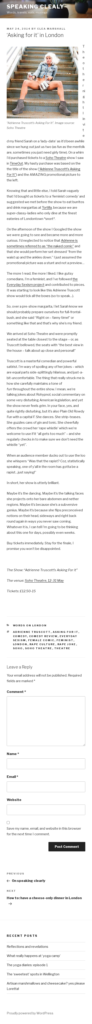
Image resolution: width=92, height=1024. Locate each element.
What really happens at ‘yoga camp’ (34, 956)
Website (14, 800)
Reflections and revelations (27, 947)
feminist (64, 640)
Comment (16, 692)
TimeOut (16, 163)
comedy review (43, 636)
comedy (20, 636)
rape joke (66, 644)
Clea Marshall (51, 28)
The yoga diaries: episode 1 (27, 965)
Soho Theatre (56, 158)
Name (13, 754)
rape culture (42, 644)
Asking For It (65, 631)
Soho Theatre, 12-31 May (44, 581)
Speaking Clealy (35, 6)
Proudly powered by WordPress (30, 1013)
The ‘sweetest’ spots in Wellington (33, 974)
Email (12, 777)
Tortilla (47, 208)
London (20, 644)
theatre (62, 648)
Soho (18, 648)
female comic (41, 640)
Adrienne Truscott (32, 631)
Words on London (30, 625)
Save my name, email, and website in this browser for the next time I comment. (44, 831)
